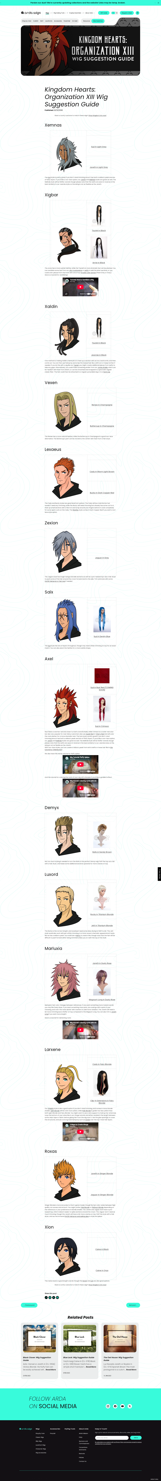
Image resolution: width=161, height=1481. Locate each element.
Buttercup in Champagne (102, 426)
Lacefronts (48, 21)
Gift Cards (104, 13)
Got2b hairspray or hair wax (55, 581)
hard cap (106, 372)
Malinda (92, 180)
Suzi (49, 177)
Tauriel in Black (99, 230)
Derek (84, 1281)
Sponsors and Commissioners (84, 1442)
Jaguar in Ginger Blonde (102, 1194)
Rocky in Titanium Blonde (102, 914)
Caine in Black (102, 1249)
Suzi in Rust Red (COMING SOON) (102, 688)
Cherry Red (100, 734)
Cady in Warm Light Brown (102, 471)
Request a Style (127, 13)
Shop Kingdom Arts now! (97, 115)
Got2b (87, 1120)
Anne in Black (99, 262)
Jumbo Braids (103, 367)
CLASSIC (35, 21)
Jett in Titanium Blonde (102, 925)
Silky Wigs (39, 1441)
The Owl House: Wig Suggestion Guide (118, 1359)
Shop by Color (26, 21)
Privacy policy (61, 1478)
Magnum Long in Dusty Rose (102, 999)
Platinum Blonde (98, 1207)
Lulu (91, 1281)
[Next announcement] (155, 3)
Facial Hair (67, 21)
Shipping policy (72, 1478)
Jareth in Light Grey (99, 167)
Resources (86, 21)
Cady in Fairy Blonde (102, 1064)
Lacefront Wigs (40, 1445)
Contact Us (82, 1461)
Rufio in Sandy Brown (102, 852)
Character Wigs (41, 1449)
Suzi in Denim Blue (102, 636)
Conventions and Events (83, 1448)
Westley (76, 510)
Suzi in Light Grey (98, 146)
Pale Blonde (86, 1111)
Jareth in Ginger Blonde (102, 1173)
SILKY (41, 21)
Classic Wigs (40, 1437)
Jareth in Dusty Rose (102, 963)
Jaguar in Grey (102, 557)
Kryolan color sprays (88, 273)
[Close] (158, 3)
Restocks (82, 1453)
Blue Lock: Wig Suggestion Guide (78, 1357)
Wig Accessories (41, 1453)
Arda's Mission (83, 1433)
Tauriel (76, 365)
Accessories (58, 21)
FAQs (80, 1437)
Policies (81, 1457)
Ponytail (52, 1433)
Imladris (51, 1108)
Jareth (83, 180)
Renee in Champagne (102, 405)
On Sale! (75, 21)
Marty (78, 935)
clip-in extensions (75, 270)
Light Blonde (55, 1111)
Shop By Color (40, 1433)
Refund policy (49, 1478)
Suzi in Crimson (102, 726)
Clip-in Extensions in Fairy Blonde (102, 1101)
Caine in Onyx (102, 1270)
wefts (86, 270)
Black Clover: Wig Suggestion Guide (37, 1359)
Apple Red (89, 734)
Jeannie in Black (98, 355)
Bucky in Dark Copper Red (102, 492)
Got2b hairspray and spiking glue (77, 1216)
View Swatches (98, 21)
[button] (48, 13)
